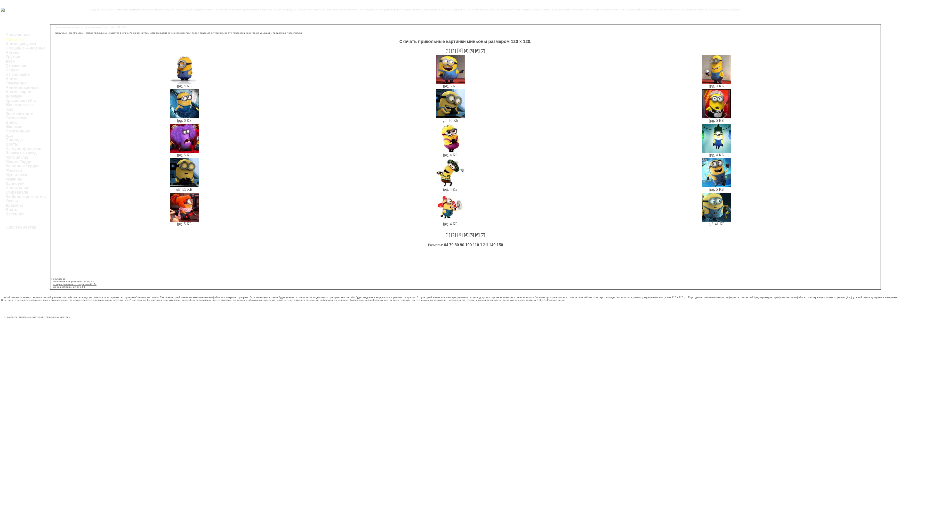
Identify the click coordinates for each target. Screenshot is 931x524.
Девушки (14, 96)
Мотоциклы (17, 157)
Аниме (12, 79)
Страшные (16, 66)
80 (457, 245)
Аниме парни (18, 92)
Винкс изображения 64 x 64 (69, 287)
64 (446, 245)
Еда (9, 135)
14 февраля (17, 192)
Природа (14, 140)
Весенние (15, 214)
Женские (14, 127)
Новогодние (17, 188)
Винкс (11, 122)
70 (451, 245)
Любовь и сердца (23, 166)
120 (484, 244)
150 (500, 245)
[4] (466, 51)
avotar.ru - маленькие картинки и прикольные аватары (38, 317)
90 (462, 245)
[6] (477, 51)
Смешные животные (26, 48)
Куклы (12, 201)
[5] (471, 51)
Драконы (14, 205)
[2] (453, 51)
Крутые (13, 57)
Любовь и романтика (26, 197)
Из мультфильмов (23, 149)
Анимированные (22, 87)
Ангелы (13, 52)
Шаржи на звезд (21, 153)
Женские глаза (20, 105)
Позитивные (18, 131)
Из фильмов (18, 74)
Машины (14, 179)
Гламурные (17, 83)
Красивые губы (21, 100)
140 (492, 245)
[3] (460, 50)
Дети (10, 61)
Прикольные (18, 35)
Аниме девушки (21, 44)
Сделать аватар (21, 227)
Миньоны (15, 39)
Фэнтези (14, 170)
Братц (11, 210)
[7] (483, 51)
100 (468, 245)
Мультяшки (16, 175)
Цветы (12, 144)
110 (476, 245)
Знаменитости (19, 114)
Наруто (13, 70)
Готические (16, 118)
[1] (448, 51)
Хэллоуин (15, 183)
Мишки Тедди (18, 162)
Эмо (10, 109)
